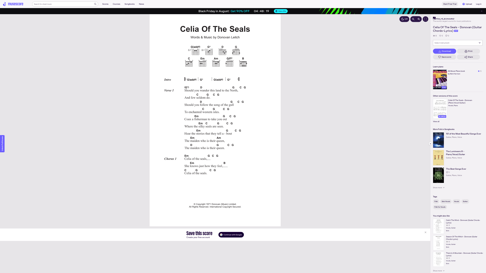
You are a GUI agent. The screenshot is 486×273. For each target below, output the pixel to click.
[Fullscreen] (425, 19)
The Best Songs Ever (456, 169)
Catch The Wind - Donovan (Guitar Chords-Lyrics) (463, 221)
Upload (469, 4)
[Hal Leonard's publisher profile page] (452, 18)
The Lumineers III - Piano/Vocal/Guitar (455, 153)
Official (443, 116)
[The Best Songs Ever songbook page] (438, 175)
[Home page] (13, 4)
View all (436, 121)
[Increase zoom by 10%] (419, 19)
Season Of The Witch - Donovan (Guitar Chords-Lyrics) (461, 238)
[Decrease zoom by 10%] (413, 19)
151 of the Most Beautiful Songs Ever (463, 134)
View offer (282, 11)
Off (406, 19)
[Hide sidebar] (430, 143)
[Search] (95, 4)
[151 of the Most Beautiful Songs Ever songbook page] (438, 140)
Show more (437, 188)
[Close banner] (481, 11)
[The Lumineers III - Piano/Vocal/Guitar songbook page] (438, 157)
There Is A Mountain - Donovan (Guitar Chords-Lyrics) (464, 254)
